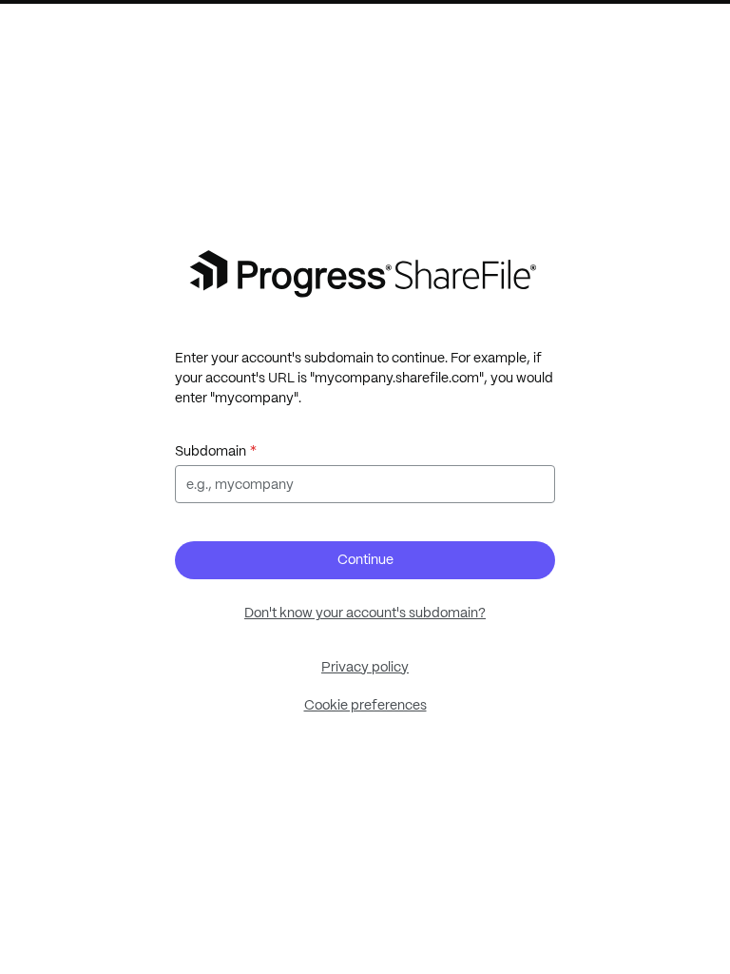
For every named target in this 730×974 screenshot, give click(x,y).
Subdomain (210, 451)
